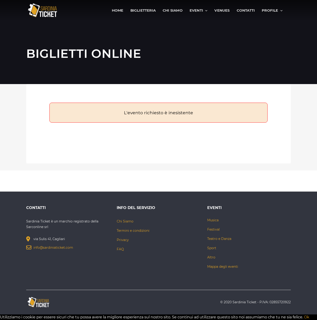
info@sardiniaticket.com (53, 247)
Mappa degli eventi (222, 266)
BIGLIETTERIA (143, 10)
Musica (213, 220)
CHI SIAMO (173, 10)
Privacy (123, 240)
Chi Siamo (125, 221)
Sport (211, 248)
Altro (211, 257)
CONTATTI (246, 10)
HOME (117, 10)
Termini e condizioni (133, 231)
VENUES (222, 10)
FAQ (120, 249)
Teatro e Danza (219, 239)
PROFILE (270, 10)
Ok (306, 317)
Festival (213, 229)
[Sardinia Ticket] (42, 10)
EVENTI (197, 10)
